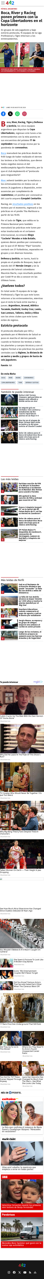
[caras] (22, 1177)
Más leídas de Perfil (12, 580)
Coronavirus (28, 378)
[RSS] (30, 1272)
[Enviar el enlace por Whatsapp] (17, 113)
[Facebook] (14, 1272)
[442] (22, 1265)
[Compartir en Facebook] (3, 113)
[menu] (3, 3)
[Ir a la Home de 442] (10, 4)
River (4, 180)
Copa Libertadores (8, 382)
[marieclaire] (22, 1139)
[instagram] (9, 1272)
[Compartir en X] (10, 113)
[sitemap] (35, 1272)
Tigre (20, 382)
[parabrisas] (22, 1215)
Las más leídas (10, 479)
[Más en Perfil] (14, 1092)
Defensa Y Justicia (32, 382)
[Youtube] (24, 1272)
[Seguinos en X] (19, 1272)
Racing (18, 378)
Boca (3, 153)
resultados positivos (22, 204)
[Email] (24, 113)
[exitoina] (22, 1099)
